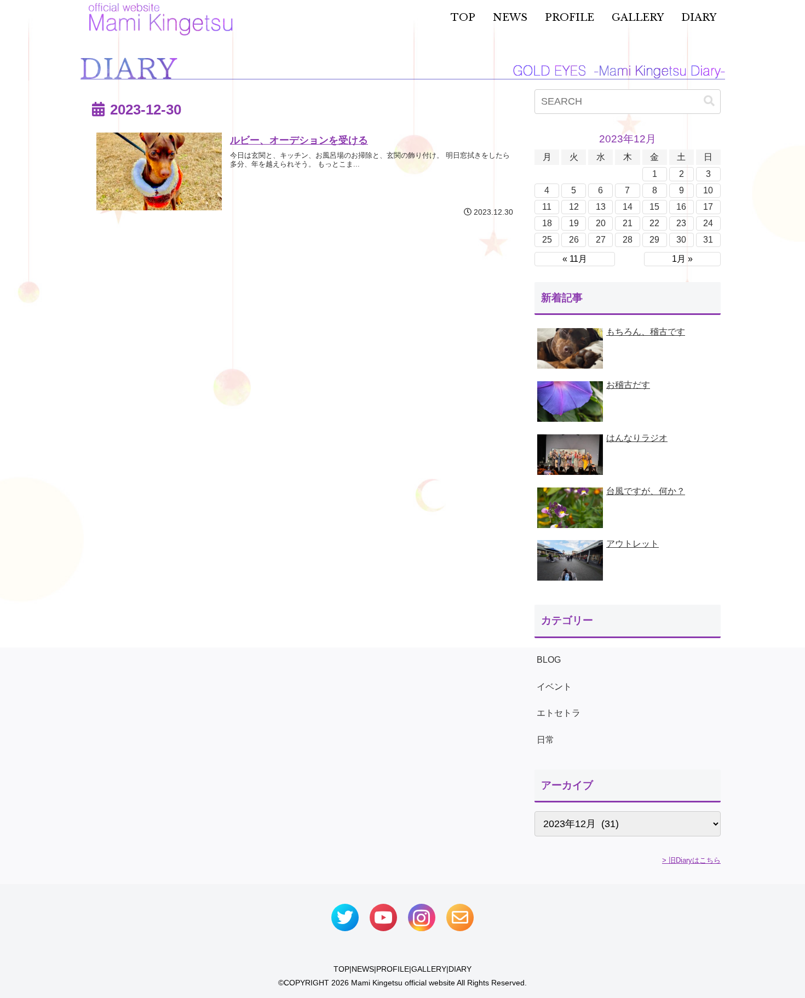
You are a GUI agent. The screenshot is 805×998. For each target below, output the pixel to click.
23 (681, 223)
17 (708, 206)
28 (628, 239)
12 (574, 206)
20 (601, 223)
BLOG (549, 659)
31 (708, 239)
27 (601, 239)
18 (547, 223)
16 (681, 206)
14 (628, 206)
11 (546, 206)
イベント (554, 686)
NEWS (363, 969)
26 (574, 239)
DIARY (460, 969)
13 (601, 206)
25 (547, 239)
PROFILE (392, 969)
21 (628, 223)
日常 (545, 739)
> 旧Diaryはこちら (691, 860)
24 (708, 223)
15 (654, 206)
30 (681, 239)
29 (654, 239)
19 (574, 223)
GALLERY (428, 969)
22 (654, 223)
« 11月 (574, 258)
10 (708, 190)
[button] (709, 101)
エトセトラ (558, 713)
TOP (341, 969)
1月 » (682, 258)
